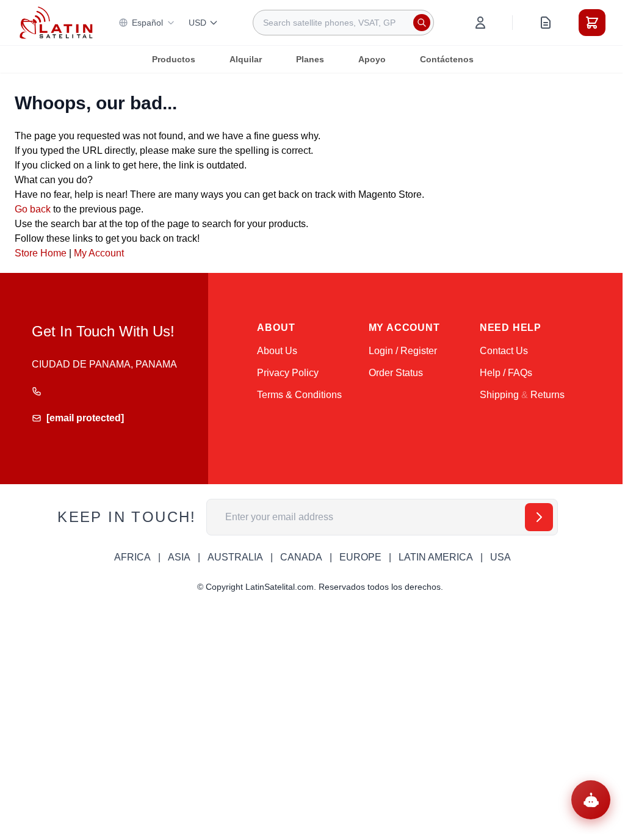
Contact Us (504, 351)
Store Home (41, 253)
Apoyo (372, 59)
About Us (277, 351)
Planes (310, 59)
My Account (99, 253)
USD (197, 22)
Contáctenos (447, 59)
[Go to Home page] (56, 23)
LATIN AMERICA (436, 557)
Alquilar (245, 59)
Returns (547, 395)
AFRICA (132, 557)
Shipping (499, 395)
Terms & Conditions (299, 395)
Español (147, 22)
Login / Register (403, 351)
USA (500, 557)
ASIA (179, 557)
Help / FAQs (506, 373)
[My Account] (480, 22)
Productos (173, 59)
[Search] (421, 22)
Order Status (396, 373)
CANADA (301, 557)
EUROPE (360, 557)
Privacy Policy (288, 373)
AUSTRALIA (235, 557)
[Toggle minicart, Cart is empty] (592, 22)
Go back (33, 209)
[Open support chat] (590, 799)
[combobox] (343, 22)
